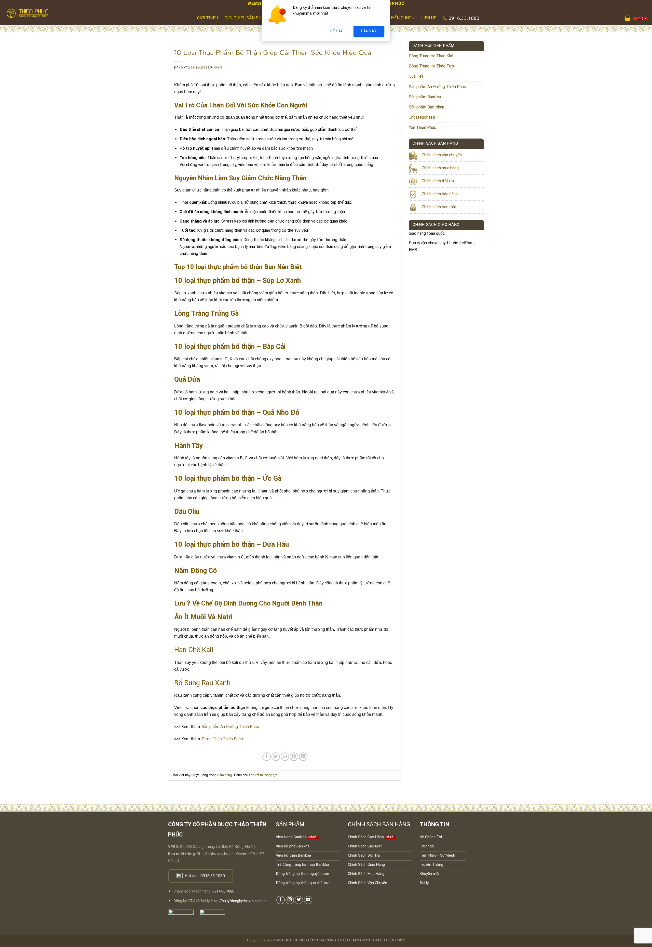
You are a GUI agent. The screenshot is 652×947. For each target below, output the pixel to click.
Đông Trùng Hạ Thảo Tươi (432, 66)
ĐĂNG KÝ (369, 31)
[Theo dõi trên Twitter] (299, 900)
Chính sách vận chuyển (442, 155)
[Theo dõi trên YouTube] (308, 900)
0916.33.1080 (212, 875)
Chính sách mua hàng (440, 168)
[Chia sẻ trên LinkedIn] (303, 756)
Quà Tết (416, 76)
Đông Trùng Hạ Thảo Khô (431, 55)
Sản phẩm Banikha (425, 96)
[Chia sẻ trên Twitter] (275, 756)
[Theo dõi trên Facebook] (280, 900)
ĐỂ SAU (336, 31)
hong (218, 67)
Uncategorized (422, 117)
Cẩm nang (224, 775)
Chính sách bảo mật (439, 206)
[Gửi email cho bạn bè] (285, 756)
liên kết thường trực (263, 775)
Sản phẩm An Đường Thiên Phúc (437, 86)
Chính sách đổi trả (438, 181)
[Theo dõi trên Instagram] (290, 900)
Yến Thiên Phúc (422, 127)
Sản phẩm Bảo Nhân (426, 107)
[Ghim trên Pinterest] (294, 756)
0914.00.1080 (223, 891)
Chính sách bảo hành (440, 193)
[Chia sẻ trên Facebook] (266, 756)
